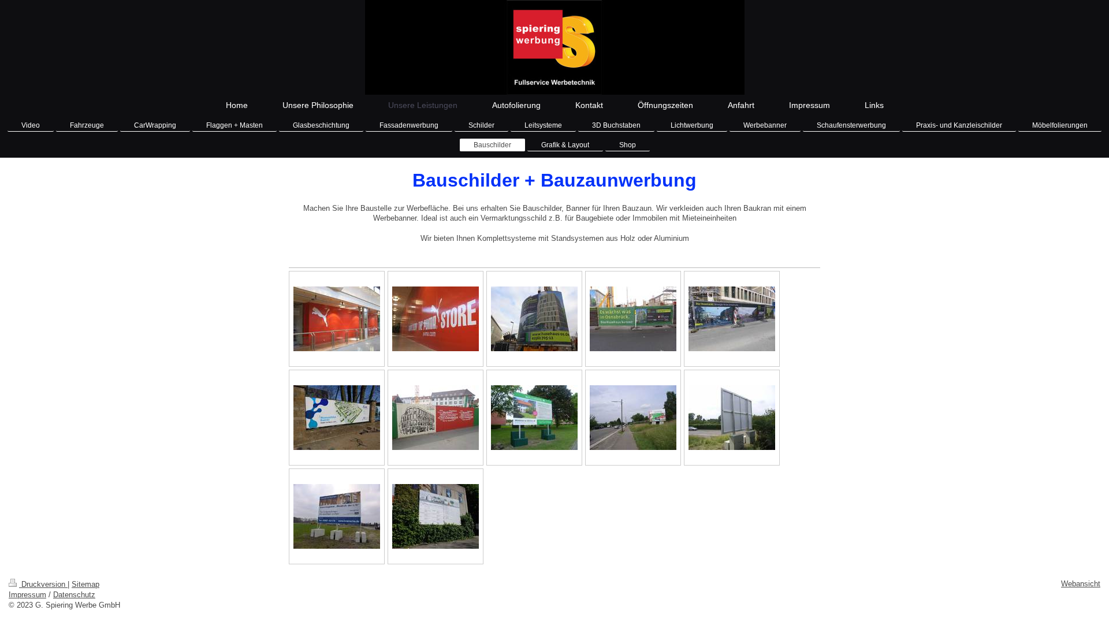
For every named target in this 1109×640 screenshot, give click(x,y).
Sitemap (85, 584)
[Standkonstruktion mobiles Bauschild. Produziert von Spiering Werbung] (732, 417)
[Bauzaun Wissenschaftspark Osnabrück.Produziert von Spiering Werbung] (336, 417)
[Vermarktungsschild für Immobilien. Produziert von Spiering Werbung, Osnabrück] (633, 417)
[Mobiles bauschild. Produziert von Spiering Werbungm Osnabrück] (534, 417)
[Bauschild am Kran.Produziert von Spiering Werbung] (534, 318)
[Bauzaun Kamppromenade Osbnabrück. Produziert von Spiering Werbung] (435, 417)
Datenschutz (74, 594)
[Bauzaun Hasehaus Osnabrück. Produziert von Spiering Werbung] (633, 318)
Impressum (27, 594)
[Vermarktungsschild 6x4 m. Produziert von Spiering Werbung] (336, 516)
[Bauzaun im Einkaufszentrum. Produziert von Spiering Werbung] (336, 318)
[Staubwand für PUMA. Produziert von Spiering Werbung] (435, 318)
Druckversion (43, 584)
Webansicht (1080, 583)
